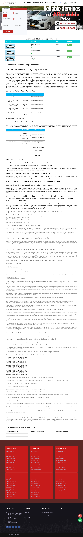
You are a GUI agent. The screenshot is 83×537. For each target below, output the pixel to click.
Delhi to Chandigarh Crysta (61, 487)
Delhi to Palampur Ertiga (10, 469)
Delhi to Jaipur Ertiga (10, 489)
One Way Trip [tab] (6, 8)
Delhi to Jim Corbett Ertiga (36, 469)
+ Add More (6, 21)
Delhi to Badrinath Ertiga (60, 464)
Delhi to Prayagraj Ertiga (35, 496)
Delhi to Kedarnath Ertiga (61, 462)
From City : (5, 12)
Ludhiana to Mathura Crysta (37, 431)
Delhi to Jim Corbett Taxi (35, 456)
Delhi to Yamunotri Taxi (60, 458)
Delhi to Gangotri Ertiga (60, 465)
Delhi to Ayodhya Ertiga (35, 494)
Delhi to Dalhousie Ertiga (10, 467)
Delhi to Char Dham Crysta (61, 469)
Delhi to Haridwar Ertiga (35, 464)
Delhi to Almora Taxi (35, 460)
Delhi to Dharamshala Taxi (11, 454)
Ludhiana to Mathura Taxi (12, 431)
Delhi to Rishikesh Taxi (35, 453)
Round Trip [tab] (14, 9)
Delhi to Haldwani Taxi (35, 462)
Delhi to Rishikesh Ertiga (35, 465)
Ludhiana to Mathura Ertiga (61, 431)
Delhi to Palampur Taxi (10, 458)
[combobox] (19, 13)
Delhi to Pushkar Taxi (10, 483)
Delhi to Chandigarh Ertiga (61, 483)
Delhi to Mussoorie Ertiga (36, 467)
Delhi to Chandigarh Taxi (60, 479)
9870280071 (10, 518)
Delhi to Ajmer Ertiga (10, 490)
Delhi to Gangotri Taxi (60, 456)
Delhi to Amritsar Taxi (60, 478)
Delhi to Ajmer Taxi (9, 479)
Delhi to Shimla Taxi (10, 451)
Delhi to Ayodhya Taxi (35, 483)
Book (69, 44)
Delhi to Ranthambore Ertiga (11, 492)
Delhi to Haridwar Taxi (35, 451)
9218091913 (16, 518)
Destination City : (6, 18)
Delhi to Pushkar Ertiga (10, 494)
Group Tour (36, 2)
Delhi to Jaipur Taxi (9, 478)
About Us (29, 2)
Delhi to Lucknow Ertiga (35, 490)
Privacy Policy (27, 522)
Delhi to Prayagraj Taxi (35, 485)
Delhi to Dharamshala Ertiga (11, 465)
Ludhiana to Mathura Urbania (13, 435)
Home (24, 2)
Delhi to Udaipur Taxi (10, 487)
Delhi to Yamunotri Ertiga (61, 467)
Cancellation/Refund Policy (48, 512)
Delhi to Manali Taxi (10, 453)
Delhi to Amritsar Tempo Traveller (62, 489)
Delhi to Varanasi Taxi (35, 487)
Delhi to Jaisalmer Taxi (10, 485)
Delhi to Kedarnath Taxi (60, 453)
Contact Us (47, 2)
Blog (41, 2)
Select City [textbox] (17, 13)
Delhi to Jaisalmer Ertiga (10, 496)
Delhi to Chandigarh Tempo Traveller (63, 490)
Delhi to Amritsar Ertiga (60, 481)
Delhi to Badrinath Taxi (60, 454)
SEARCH (8, 31)
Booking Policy (46, 515)
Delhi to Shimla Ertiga (10, 462)
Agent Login (72, 2)
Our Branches (27, 517)
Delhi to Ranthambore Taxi (11, 481)
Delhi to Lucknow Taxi (35, 479)
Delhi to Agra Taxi (34, 478)
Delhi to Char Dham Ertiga (61, 460)
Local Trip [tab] (23, 9)
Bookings (53, 2)
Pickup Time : (18, 25)
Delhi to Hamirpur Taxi (10, 460)
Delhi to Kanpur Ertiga (35, 492)
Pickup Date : (6, 25)
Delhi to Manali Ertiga (10, 464)
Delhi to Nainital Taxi (35, 458)
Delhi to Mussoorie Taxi (35, 454)
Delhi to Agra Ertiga (34, 489)
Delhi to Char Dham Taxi (60, 451)
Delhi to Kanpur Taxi (35, 481)
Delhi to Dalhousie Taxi (10, 456)
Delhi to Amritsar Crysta (60, 485)
